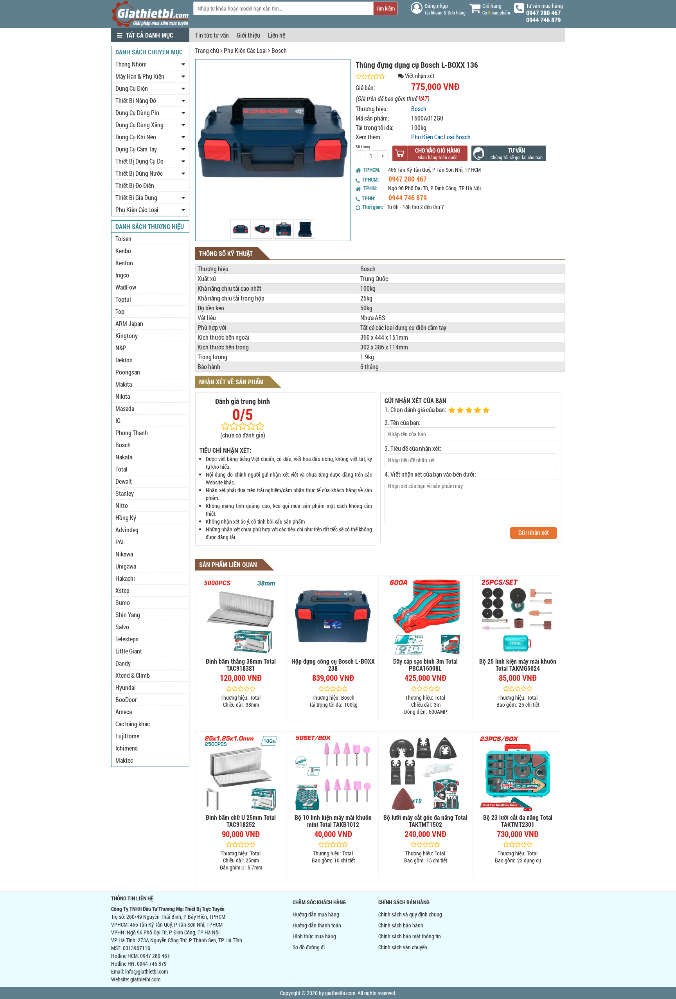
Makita (123, 384)
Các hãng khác (132, 724)
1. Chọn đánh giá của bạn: (415, 409)
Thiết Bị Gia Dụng (136, 197)
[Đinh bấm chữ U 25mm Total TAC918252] (241, 773)
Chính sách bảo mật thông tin (409, 936)
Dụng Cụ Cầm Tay (136, 149)
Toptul (123, 299)
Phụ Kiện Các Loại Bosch (441, 137)
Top (119, 311)
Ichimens (126, 748)
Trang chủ (207, 50)
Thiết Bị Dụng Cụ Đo (139, 161)
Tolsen (123, 238)
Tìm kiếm (385, 8)
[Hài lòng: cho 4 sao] (478, 410)
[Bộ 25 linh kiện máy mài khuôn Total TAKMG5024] (518, 617)
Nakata (123, 457)
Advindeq (126, 530)
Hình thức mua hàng (314, 936)
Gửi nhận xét (533, 532)
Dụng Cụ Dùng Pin (137, 112)
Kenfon (124, 263)
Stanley (124, 493)
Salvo (122, 627)
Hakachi (125, 578)
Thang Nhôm (131, 64)
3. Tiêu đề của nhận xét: (413, 448)
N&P (120, 348)
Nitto (121, 505)
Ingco (122, 275)
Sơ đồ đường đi (309, 947)
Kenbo (123, 251)
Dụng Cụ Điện (131, 88)
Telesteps (126, 639)
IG (117, 420)
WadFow (125, 287)
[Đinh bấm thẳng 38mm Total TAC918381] (241, 617)
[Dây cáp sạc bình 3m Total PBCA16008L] (425, 617)
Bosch (279, 50)
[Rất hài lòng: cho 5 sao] (487, 410)
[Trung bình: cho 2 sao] (461, 410)
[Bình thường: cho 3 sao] (470, 410)
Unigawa (125, 566)
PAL (120, 542)
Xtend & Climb (132, 675)
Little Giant (128, 651)
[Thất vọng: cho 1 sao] (452, 410)
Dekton (124, 360)
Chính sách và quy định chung (410, 914)
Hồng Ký (125, 517)
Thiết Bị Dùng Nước (139, 173)
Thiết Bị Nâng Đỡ (135, 100)
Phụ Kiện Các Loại (245, 50)
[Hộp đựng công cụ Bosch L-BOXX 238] (333, 617)
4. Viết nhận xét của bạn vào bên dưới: (430, 474)
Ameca (123, 711)
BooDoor (126, 699)
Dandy (123, 663)
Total (121, 469)
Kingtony (126, 335)
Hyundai (125, 687)
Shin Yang (127, 614)
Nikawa (124, 554)
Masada (124, 408)
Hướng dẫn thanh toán (317, 925)
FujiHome (127, 736)
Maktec (124, 760)
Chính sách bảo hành (400, 925)
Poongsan (127, 372)
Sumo (122, 602)
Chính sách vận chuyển (402, 947)
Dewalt (123, 481)
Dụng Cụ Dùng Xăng (139, 125)
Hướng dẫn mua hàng (316, 914)
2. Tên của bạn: (403, 422)
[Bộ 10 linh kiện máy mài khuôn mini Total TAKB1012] (333, 773)
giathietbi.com (145, 979)
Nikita (122, 396)
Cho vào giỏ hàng (437, 150)
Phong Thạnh (131, 432)
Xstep (122, 590)
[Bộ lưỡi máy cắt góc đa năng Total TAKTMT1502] (425, 773)
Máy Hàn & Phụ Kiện (139, 76)
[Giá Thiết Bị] (150, 25)
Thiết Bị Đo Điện (134, 185)
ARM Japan (129, 323)
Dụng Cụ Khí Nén (135, 137)
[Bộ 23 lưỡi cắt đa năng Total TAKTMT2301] (518, 773)
